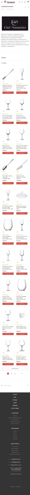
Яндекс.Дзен (20, 478)
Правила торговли (15, 423)
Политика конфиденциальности (15, 417)
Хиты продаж (15, 408)
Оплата (15, 433)
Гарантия (15, 437)
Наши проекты (15, 443)
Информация (15, 428)
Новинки (15, 405)
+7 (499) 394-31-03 (15, 459)
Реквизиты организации (15, 421)
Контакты (15, 431)
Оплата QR (15, 438)
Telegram (13, 478)
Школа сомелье (15, 450)
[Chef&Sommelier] (15, 23)
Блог (15, 397)
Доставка (15, 435)
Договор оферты (15, 419)
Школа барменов (15, 448)
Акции (15, 402)
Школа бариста (15, 446)
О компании (15, 413)
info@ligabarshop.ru (16, 462)
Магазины (15, 415)
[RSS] (25, 7)
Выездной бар (15, 452)
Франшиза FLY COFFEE (15, 454)
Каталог (15, 394)
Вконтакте (9, 478)
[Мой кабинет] (25, 2)
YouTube (16, 478)
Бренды (15, 400)
